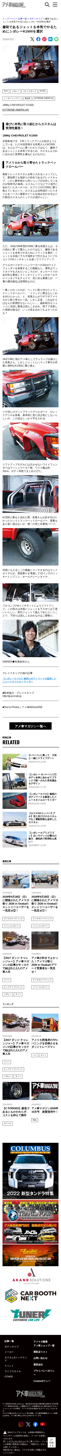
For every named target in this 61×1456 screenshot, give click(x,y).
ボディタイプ (36, 18)
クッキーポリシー (18, 1441)
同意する (51, 1442)
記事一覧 (22, 18)
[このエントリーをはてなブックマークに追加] (50, 39)
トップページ (9, 18)
